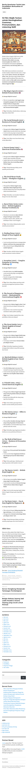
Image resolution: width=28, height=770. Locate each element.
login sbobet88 (6, 732)
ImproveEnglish (5, 578)
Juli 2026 (5, 617)
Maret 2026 (6, 624)
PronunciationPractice (14, 578)
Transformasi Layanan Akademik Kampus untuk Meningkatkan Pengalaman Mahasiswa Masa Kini (14, 705)
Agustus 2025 (6, 637)
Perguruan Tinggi (8, 665)
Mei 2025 (5, 640)
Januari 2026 (6, 628)
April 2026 (6, 622)
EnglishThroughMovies (17, 577)
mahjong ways (6, 723)
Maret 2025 (6, 644)
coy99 (3, 743)
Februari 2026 (7, 626)
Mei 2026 (5, 620)
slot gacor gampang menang (9, 726)
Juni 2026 (5, 619)
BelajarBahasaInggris (6, 577)
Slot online (6, 667)
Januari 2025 (6, 648)
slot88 (22, 749)
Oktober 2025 (7, 633)
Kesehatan (18, 575)
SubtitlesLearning (6, 579)
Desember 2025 (7, 630)
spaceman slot (6, 725)
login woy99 (5, 730)
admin (5, 575)
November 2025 (7, 631)
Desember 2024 (7, 650)
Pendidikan (6, 663)
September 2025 (7, 635)
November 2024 (7, 651)
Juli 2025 (5, 639)
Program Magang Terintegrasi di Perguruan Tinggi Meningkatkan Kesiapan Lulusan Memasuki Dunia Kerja (14, 699)
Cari (3, 675)
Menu (4, 12)
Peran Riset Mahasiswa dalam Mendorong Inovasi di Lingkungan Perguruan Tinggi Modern (14, 710)
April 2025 (6, 642)
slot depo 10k (5, 728)
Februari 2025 (7, 646)
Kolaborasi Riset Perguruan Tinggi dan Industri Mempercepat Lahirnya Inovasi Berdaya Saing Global (13, 694)
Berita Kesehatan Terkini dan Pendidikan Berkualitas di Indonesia (13, 6)
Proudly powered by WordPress (13, 767)
